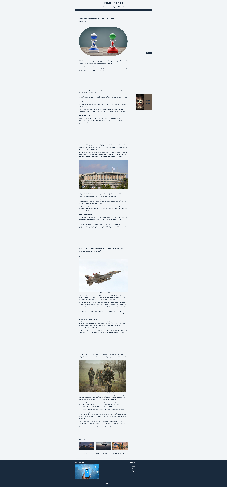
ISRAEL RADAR (113, 3)
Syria (91, 430)
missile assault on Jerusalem (93, 158)
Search (148, 52)
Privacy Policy (133, 470)
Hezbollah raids (102, 334)
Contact (133, 468)
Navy (82, 227)
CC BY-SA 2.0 (110, 292)
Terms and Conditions (133, 471)
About (133, 466)
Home (133, 464)
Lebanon (86, 430)
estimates (100, 147)
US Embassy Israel (103, 292)
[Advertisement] (103, 81)
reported (95, 92)
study (110, 68)
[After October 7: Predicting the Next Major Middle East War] (120, 446)
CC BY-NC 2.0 (110, 392)
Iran (81, 430)
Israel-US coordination (115, 421)
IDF (107, 392)
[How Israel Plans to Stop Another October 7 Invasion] (86, 446)
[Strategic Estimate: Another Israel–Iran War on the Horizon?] (103, 446)
